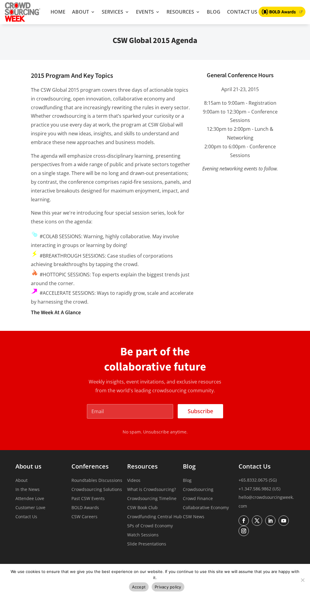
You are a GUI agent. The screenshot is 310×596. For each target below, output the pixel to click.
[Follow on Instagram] (244, 531)
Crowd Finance (198, 498)
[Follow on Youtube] (284, 520)
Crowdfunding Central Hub (154, 517)
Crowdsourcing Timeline (151, 498)
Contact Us (242, 11)
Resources (180, 11)
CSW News (193, 517)
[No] (302, 580)
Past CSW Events (88, 498)
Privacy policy (168, 586)
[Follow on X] (257, 520)
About (80, 11)
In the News (27, 489)
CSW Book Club (142, 507)
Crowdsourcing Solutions (96, 489)
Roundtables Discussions (96, 480)
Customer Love (30, 507)
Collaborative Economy (206, 507)
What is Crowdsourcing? (151, 489)
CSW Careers (84, 517)
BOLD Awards (85, 507)
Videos (133, 480)
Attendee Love (29, 498)
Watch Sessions (143, 535)
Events (145, 11)
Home (58, 11)
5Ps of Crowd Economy (150, 526)
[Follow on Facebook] (244, 520)
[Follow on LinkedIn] (270, 520)
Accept (139, 586)
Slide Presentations (146, 544)
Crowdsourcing (198, 489)
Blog (213, 11)
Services (112, 11)
